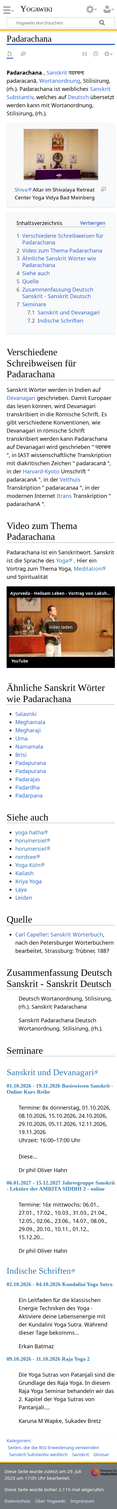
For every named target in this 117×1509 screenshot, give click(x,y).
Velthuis (70, 479)
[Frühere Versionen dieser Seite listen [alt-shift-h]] (96, 54)
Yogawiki (36, 9)
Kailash (24, 873)
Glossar (101, 1454)
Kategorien (18, 1440)
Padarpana (29, 795)
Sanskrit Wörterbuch (76, 934)
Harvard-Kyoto (41, 471)
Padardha (27, 787)
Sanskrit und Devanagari (50, 1072)
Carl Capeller (31, 934)
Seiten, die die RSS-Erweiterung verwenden (53, 1447)
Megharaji (28, 730)
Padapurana (30, 762)
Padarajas (27, 779)
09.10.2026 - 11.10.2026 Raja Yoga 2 (48, 1359)
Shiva (21, 189)
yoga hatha (29, 832)
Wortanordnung (59, 80)
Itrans (64, 495)
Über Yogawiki (50, 1501)
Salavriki (26, 713)
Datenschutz (17, 1501)
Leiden (23, 897)
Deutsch (78, 97)
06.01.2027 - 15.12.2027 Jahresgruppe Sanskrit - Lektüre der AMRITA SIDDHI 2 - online (61, 1186)
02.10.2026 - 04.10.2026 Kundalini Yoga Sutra (59, 1284)
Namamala (29, 746)
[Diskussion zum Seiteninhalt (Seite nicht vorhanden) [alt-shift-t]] (23, 54)
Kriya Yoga (28, 881)
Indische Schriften (39, 1270)
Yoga (62, 560)
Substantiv (20, 97)
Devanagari (21, 397)
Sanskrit (56, 72)
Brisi (21, 754)
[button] (61, 627)
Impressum (82, 1501)
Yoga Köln (27, 865)
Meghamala (30, 722)
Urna (21, 738)
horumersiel (30, 840)
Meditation (88, 568)
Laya (21, 889)
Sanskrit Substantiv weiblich (38, 1454)
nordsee (25, 856)
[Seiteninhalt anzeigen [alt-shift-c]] (10, 54)
